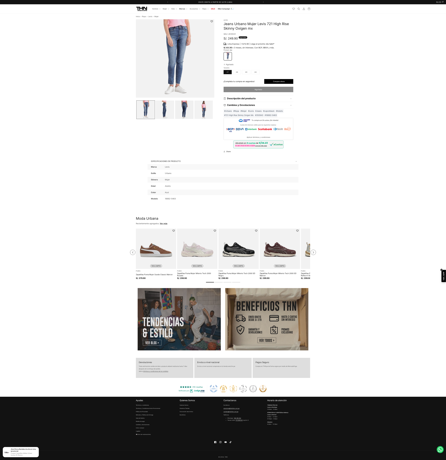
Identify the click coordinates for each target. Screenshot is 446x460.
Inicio (138, 16)
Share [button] (228, 152)
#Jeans (258, 111)
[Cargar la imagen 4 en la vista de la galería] (203, 110)
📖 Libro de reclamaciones (143, 434)
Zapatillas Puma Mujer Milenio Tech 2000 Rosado (194, 274)
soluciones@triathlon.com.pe (231, 408)
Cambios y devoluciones (142, 424)
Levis (150, 16)
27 (229, 72)
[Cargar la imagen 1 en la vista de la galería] (145, 110)
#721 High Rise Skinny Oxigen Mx (239, 115)
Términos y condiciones (142, 405)
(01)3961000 (239, 420)
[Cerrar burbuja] (441, 270)
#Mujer (244, 111)
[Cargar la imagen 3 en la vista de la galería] (184, 110)
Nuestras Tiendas (184, 408)
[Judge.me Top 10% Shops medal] (263, 388)
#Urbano (228, 111)
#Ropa (236, 111)
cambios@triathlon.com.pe (230, 411)
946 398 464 (237, 418)
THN (226, 457)
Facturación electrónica (186, 411)
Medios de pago (140, 421)
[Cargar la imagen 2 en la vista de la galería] (165, 110)
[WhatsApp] (440, 449)
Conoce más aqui (261, 146)
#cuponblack (268, 111)
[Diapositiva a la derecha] (313, 252)
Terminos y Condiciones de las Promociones (148, 408)
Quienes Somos (184, 405)
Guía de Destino (140, 418)
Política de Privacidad (142, 411)
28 (238, 72)
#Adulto (279, 111)
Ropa (144, 16)
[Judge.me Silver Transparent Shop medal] (243, 388)
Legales (138, 431)
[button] (156, 8)
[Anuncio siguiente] (263, 2)
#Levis (251, 111)
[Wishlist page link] (293, 9)
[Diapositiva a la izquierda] (132, 252)
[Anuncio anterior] (168, 2)
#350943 (259, 115)
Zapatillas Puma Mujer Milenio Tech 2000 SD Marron (278, 274)
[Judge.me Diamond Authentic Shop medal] (213, 388)
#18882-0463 (271, 115)
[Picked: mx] (228, 56)
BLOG (438, 2)
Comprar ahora (279, 82)
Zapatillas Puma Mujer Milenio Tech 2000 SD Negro (236, 274)
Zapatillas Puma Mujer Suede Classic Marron (154, 274)
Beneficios (182, 415)
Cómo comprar (140, 428)
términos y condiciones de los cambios (155, 371)
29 (247, 72)
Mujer (156, 16)
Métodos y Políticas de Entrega (144, 415)
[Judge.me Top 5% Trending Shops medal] (253, 388)
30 (257, 72)
